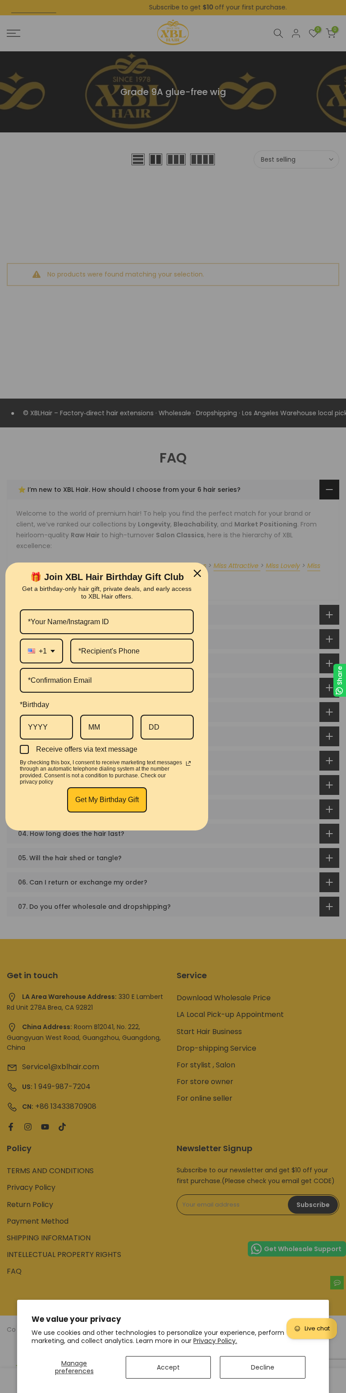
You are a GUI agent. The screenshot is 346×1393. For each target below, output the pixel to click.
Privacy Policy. (215, 1340)
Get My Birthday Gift (107, 799)
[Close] (197, 573)
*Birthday (34, 704)
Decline (262, 1367)
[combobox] (41, 651)
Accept (168, 1367)
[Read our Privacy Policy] (188, 763)
